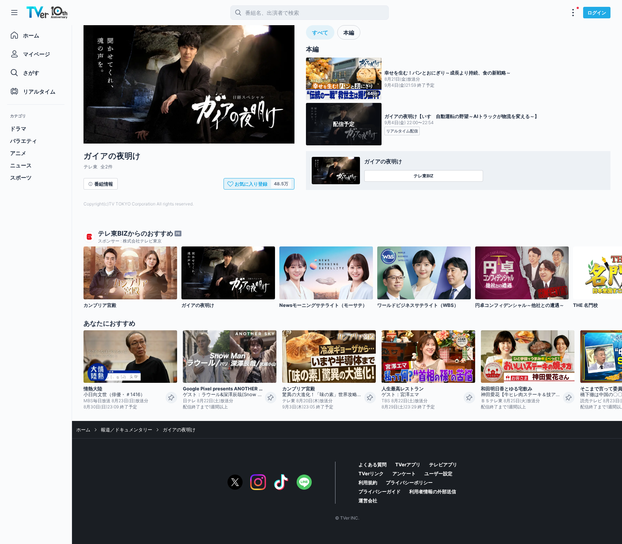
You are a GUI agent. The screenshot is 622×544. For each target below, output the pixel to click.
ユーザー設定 (438, 473)
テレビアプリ (443, 464)
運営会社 (368, 500)
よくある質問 (373, 464)
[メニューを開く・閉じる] (573, 12)
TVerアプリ (407, 464)
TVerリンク (371, 473)
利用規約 (368, 482)
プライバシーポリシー (409, 482)
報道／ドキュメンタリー (126, 429)
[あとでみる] (171, 397)
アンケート (404, 473)
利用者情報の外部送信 (432, 491)
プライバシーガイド (380, 491)
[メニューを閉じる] (14, 12)
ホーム (83, 429)
